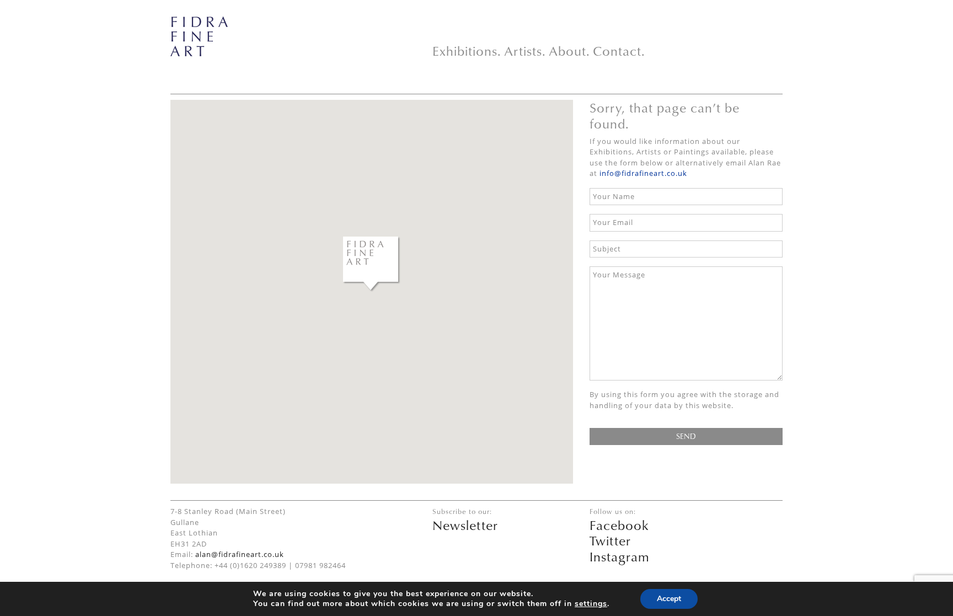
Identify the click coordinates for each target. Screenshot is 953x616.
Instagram (620, 556)
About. (569, 50)
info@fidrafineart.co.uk (643, 173)
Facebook (619, 525)
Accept (669, 598)
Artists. (525, 50)
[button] (371, 264)
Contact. (619, 50)
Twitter (610, 540)
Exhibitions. (466, 50)
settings (591, 604)
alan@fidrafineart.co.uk (239, 554)
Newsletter (465, 525)
